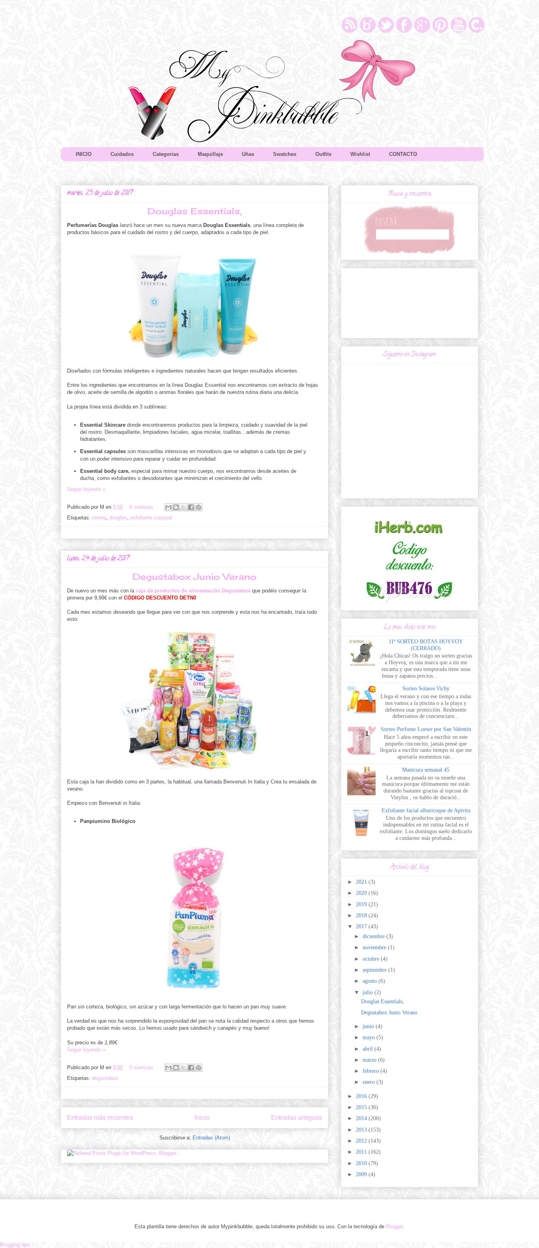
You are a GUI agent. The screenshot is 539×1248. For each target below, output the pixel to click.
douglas (118, 518)
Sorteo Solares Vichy (425, 688)
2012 (362, 1141)
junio (369, 1026)
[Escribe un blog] (176, 507)
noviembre (375, 947)
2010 (362, 1163)
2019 (362, 904)
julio (368, 992)
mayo (369, 1037)
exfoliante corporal (151, 518)
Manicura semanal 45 (425, 770)
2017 (362, 926)
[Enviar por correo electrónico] (168, 507)
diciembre (374, 936)
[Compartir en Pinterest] (198, 507)
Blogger (394, 1226)
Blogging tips (15, 1245)
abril (368, 1049)
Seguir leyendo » (86, 489)
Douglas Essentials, (195, 211)
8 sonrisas (141, 507)
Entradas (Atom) (211, 1138)
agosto (370, 981)
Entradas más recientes (100, 1117)
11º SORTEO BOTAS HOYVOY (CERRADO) (426, 645)
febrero (371, 1071)
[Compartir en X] (183, 507)
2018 (362, 915)
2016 (362, 1096)
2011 (362, 1152)
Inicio (202, 1117)
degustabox (105, 1078)
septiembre (375, 970)
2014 (362, 1118)
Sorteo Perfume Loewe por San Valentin (426, 729)
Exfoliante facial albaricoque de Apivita (426, 810)
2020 (362, 893)
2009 (362, 1174)
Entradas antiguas (296, 1117)
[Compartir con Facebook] (191, 507)
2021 (362, 882)
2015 (362, 1107)
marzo (370, 1060)
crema (99, 518)
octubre (372, 959)
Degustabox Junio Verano (194, 576)
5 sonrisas (141, 1067)
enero (369, 1082)
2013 (362, 1130)
